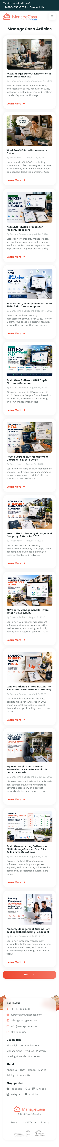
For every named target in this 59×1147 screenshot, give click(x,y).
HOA (22, 1069)
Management (14, 1050)
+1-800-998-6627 (14, 7)
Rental (32, 1069)
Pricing (10, 1075)
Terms (14, 1122)
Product (29, 1050)
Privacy (45, 1122)
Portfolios (34, 1056)
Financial (12, 1045)
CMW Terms (29, 1122)
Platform (41, 1050)
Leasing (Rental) (16, 1056)
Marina (42, 1069)
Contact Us (37, 7)
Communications (29, 1045)
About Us (12, 1069)
